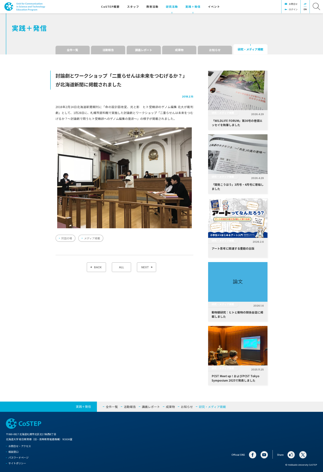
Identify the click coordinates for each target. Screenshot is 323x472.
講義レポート (143, 50)
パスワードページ (18, 457)
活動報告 (108, 50)
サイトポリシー (17, 463)
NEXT (145, 267)
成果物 (179, 50)
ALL (121, 267)
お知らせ (215, 50)
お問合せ (293, 4)
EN (305, 9)
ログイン (293, 9)
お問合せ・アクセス (19, 446)
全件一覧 (72, 50)
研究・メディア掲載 (250, 49)
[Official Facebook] (253, 455)
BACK (98, 267)
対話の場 (66, 238)
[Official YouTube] (264, 455)
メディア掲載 (92, 238)
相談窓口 (13, 452)
